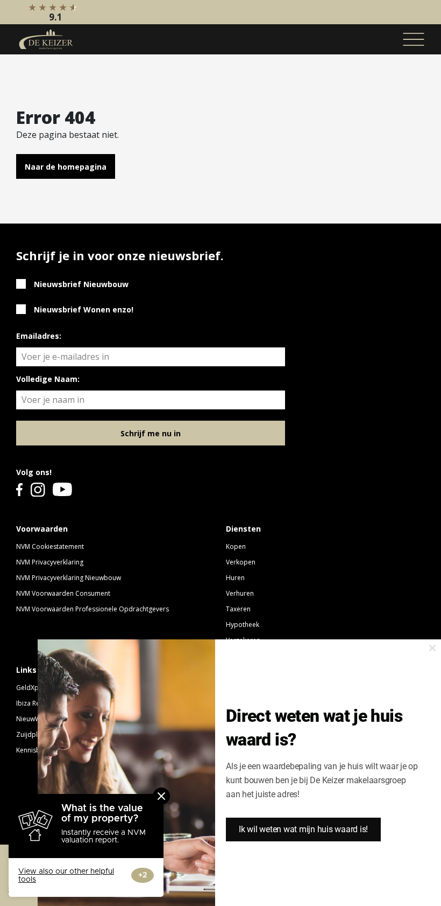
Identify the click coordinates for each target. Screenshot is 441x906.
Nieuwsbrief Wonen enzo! (83, 309)
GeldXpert (31, 687)
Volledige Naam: (48, 379)
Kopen (236, 546)
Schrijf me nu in (150, 433)
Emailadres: (38, 336)
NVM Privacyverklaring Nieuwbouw (68, 577)
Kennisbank (33, 750)
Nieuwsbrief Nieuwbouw (81, 284)
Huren (235, 577)
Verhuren (240, 593)
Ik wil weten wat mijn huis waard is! (303, 829)
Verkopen (240, 562)
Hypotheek (242, 624)
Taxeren (238, 609)
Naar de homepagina (65, 167)
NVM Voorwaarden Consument (63, 593)
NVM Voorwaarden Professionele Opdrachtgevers (92, 609)
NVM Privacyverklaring (49, 562)
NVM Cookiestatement (50, 546)
